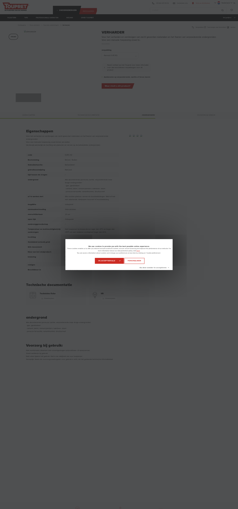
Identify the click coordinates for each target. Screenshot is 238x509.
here (138, 251)
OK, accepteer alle (106, 261)
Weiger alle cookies (154, 267)
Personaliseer (134, 261)
